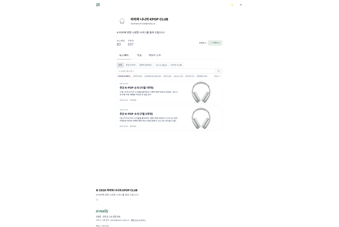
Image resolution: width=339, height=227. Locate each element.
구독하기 (216, 43)
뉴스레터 (124, 55)
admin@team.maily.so (119, 220)
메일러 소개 (155, 55)
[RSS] (97, 199)
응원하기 (202, 43)
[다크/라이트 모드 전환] (232, 4)
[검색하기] (218, 71)
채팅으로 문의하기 (138, 220)
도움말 (98, 216)
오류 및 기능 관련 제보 (111, 216)
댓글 (139, 55)
